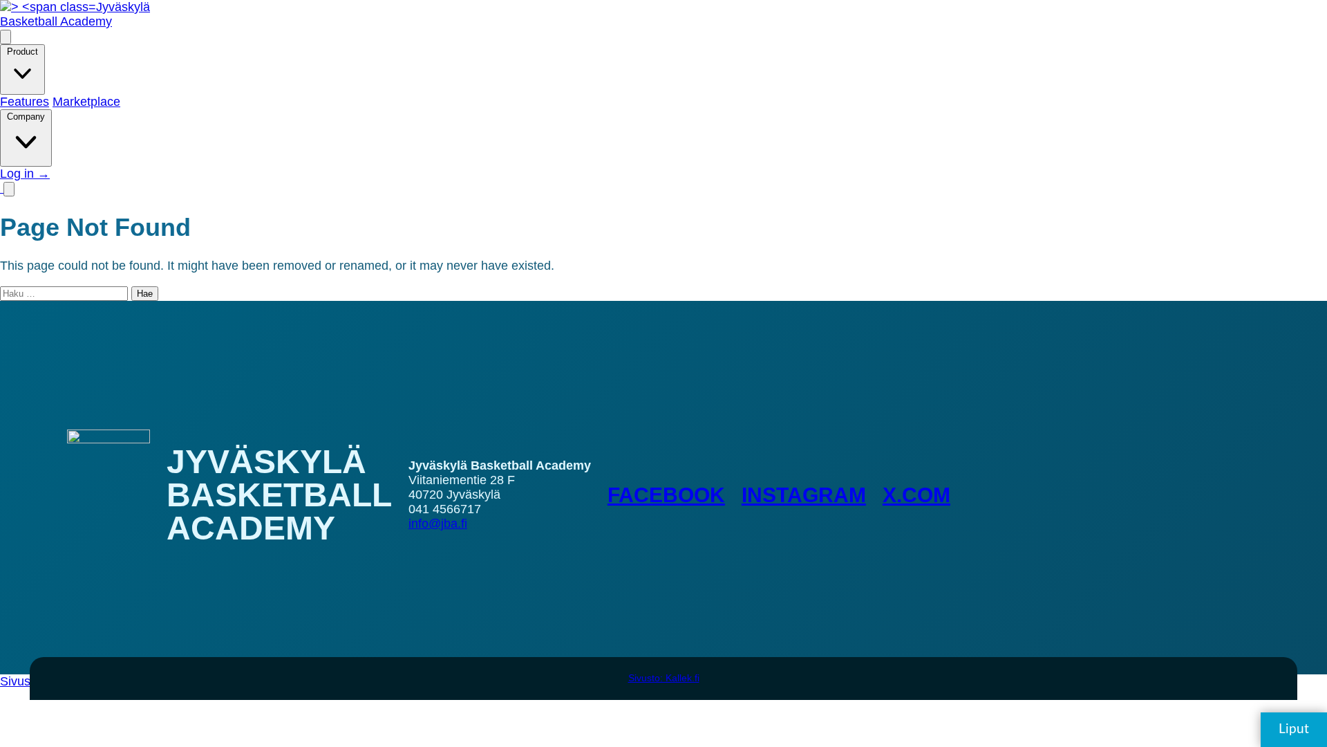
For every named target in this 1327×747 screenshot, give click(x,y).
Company (26, 116)
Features (24, 102)
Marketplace (86, 102)
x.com (916, 494)
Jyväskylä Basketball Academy (75, 14)
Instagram (804, 494)
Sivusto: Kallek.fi (663, 677)
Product (22, 51)
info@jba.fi (437, 524)
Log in (25, 174)
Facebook (666, 494)
